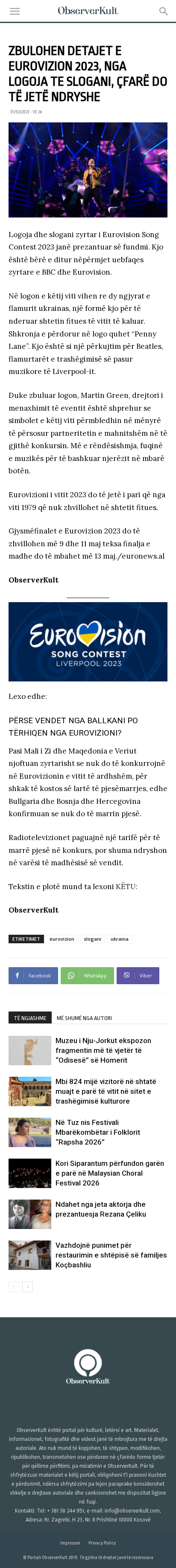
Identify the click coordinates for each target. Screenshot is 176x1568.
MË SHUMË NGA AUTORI (84, 1018)
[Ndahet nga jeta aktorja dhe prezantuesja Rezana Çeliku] (30, 1214)
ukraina (120, 939)
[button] (14, 11)
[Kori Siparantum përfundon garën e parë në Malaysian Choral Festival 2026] (30, 1173)
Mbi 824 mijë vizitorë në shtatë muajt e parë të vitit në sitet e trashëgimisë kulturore (106, 1091)
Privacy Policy (102, 1543)
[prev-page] (14, 1286)
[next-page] (27, 1286)
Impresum (70, 1543)
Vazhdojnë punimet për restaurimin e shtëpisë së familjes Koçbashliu (111, 1255)
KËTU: (127, 886)
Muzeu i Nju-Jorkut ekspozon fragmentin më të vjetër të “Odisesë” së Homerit (103, 1050)
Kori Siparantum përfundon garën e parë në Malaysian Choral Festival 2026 (110, 1173)
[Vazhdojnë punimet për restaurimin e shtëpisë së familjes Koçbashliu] (30, 1255)
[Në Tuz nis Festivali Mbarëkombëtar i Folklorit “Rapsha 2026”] (30, 1132)
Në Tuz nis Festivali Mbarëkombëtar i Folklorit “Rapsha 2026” (98, 1132)
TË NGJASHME (30, 1018)
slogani (92, 939)
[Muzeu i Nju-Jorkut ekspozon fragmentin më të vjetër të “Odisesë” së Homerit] (30, 1050)
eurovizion (62, 939)
